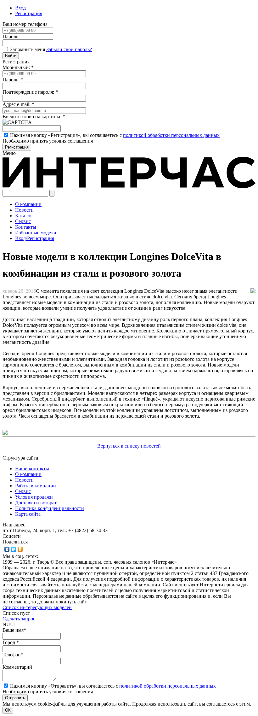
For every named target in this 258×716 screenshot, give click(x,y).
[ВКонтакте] (7, 549)
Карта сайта (28, 514)
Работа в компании (35, 485)
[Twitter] (13, 549)
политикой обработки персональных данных (171, 135)
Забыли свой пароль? (69, 49)
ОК (8, 710)
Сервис (23, 491)
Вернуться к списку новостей (129, 446)
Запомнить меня (28, 49)
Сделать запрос (19, 618)
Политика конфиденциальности (49, 508)
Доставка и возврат (36, 502)
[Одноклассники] (20, 549)
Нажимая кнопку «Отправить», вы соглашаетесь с (113, 686)
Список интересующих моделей (37, 607)
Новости (24, 480)
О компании (28, 474)
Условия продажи (34, 497)
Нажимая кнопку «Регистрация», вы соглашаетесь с (115, 135)
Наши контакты (32, 468)
